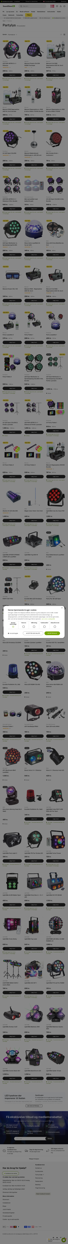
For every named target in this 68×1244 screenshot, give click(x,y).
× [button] (62, 608)
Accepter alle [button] (52, 633)
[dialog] (34, 622)
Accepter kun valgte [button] (33, 633)
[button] (13, 633)
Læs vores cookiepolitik (48, 619)
